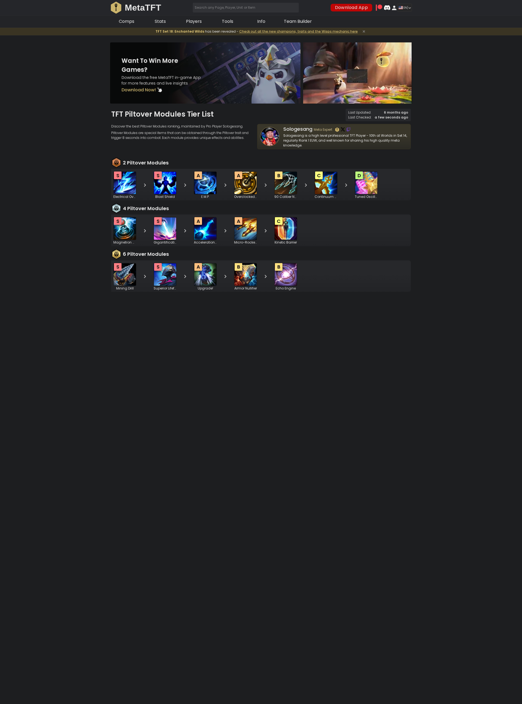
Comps (126, 21)
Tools (227, 21)
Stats (160, 21)
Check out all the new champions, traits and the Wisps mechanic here (298, 31)
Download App (351, 7)
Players (194, 21)
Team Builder (298, 21)
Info (261, 21)
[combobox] (245, 7)
